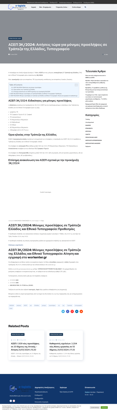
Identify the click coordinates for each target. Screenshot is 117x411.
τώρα (10, 308)
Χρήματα (88, 146)
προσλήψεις (52, 305)
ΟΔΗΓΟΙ (87, 134)
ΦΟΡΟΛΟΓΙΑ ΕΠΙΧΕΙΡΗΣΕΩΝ (93, 140)
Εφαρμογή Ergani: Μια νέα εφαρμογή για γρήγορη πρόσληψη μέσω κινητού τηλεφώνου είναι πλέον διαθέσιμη (96, 106)
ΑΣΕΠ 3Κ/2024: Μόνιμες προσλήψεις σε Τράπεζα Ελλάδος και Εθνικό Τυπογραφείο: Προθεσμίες (36, 93)
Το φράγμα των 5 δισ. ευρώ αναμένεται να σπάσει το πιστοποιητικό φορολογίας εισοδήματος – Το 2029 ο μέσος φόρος (96, 98)
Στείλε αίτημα (76, 7)
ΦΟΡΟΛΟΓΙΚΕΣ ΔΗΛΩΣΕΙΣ (92, 143)
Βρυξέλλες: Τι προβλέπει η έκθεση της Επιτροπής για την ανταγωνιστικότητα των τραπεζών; (96, 90)
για (31, 305)
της (63, 305)
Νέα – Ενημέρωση (45, 7)
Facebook (67, 311)
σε (59, 305)
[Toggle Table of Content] (75, 84)
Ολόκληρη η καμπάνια (14, 245)
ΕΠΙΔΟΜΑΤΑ (89, 128)
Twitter (63, 311)
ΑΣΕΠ (25, 305)
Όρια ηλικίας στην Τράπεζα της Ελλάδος (24, 89)
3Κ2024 (11, 305)
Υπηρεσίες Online (61, 7)
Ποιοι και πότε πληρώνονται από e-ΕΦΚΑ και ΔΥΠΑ (95, 76)
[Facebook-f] (11, 401)
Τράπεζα (69, 305)
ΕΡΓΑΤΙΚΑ (88, 131)
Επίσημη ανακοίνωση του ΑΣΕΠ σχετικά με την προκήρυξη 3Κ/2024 (32, 91)
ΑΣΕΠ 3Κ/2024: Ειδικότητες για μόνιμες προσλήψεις (27, 87)
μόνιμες (44, 305)
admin (14, 340)
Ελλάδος (36, 305)
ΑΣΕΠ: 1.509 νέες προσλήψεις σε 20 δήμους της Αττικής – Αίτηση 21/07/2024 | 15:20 (25, 346)
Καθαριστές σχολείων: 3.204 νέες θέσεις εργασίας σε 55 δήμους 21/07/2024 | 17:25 (63, 346)
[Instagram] (14, 401)
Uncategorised (89, 122)
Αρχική (33, 7)
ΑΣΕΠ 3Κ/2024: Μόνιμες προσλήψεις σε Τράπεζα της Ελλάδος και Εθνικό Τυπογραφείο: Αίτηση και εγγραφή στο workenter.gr (44, 95)
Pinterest (72, 311)
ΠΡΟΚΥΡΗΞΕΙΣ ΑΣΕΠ (15, 38)
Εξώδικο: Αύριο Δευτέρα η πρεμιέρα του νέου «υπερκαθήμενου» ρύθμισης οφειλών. (96, 82)
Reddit (81, 311)
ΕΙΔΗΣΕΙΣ (88, 125)
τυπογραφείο (78, 305)
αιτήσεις (19, 305)
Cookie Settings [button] (95, 407)
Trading (87, 119)
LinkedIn (76, 311)
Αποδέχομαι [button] (104, 407)
